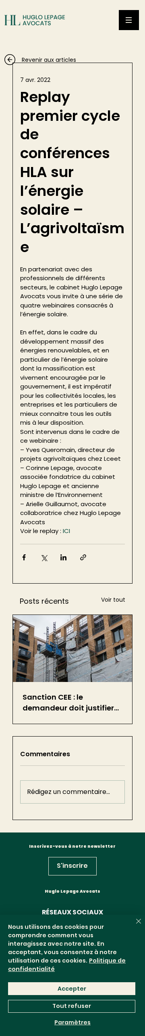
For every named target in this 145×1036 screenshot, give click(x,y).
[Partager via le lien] (83, 557)
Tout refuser (71, 1006)
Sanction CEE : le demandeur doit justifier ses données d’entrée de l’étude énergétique (68, 702)
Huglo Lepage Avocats (72, 891)
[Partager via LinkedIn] (63, 557)
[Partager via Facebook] (24, 557)
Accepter (72, 989)
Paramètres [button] (72, 1022)
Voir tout (113, 600)
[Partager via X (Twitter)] (44, 557)
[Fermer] (133, 926)
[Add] (48, 64)
